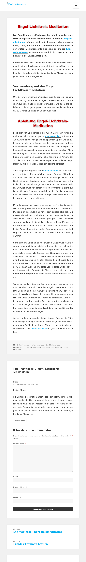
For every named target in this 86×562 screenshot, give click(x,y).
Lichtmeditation (31, 347)
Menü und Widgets (76, 8)
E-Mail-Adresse (20, 487)
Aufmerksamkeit (53, 136)
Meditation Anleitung (54, 347)
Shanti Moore (24, 345)
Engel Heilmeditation (53, 345)
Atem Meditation (38, 345)
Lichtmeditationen (39, 328)
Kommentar (19, 444)
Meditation (41, 347)
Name (15, 476)
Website (17, 497)
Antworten (20, 420)
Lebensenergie (50, 170)
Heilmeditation (18, 347)
